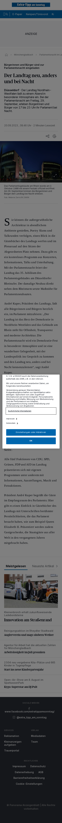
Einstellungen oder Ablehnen (31, 432)
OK (31, 440)
